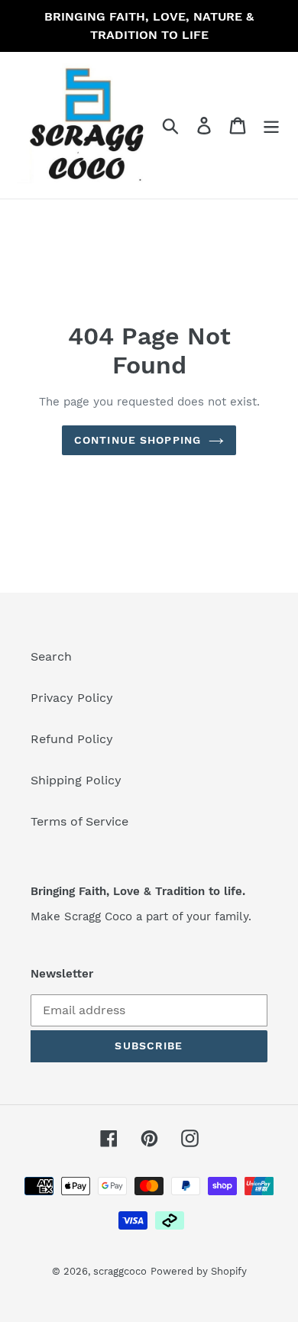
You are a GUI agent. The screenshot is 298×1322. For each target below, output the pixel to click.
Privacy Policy (72, 697)
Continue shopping (137, 440)
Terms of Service (79, 821)
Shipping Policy (76, 780)
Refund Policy (72, 739)
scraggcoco (120, 1271)
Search (51, 656)
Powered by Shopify (199, 1271)
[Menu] (271, 125)
